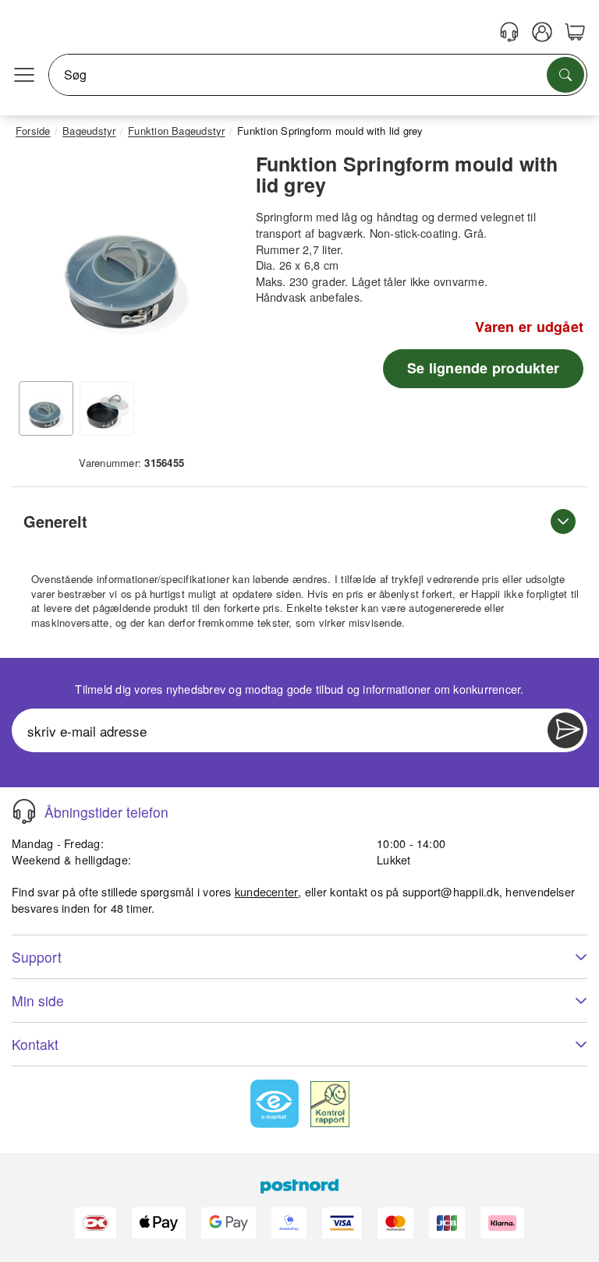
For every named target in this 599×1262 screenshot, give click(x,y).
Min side (38, 1000)
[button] (125, 260)
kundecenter (267, 891)
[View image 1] (46, 408)
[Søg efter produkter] (565, 75)
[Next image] (213, 263)
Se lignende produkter (483, 368)
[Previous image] (39, 263)
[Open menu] (24, 75)
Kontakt (35, 1044)
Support (37, 957)
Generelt (55, 521)
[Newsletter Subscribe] (565, 730)
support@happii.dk (450, 891)
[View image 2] (107, 408)
